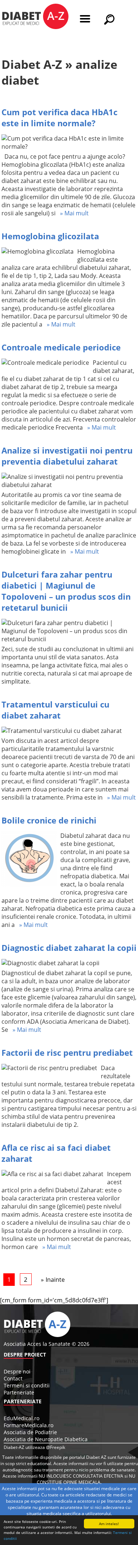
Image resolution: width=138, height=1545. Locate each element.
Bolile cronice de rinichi (48, 820)
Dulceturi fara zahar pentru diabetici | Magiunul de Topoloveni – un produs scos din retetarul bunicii (66, 591)
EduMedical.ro (21, 1418)
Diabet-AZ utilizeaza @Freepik (34, 1447)
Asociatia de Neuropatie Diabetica (46, 1439)
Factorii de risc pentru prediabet (67, 1052)
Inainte (55, 1280)
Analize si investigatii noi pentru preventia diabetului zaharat (66, 456)
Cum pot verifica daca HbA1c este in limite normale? (59, 117)
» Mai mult (72, 213)
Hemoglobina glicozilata (50, 235)
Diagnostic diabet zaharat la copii (69, 947)
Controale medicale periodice (61, 347)
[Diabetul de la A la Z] (35, 17)
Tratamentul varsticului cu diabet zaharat (55, 710)
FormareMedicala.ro (28, 1425)
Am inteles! (109, 1523)
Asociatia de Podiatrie (30, 1432)
